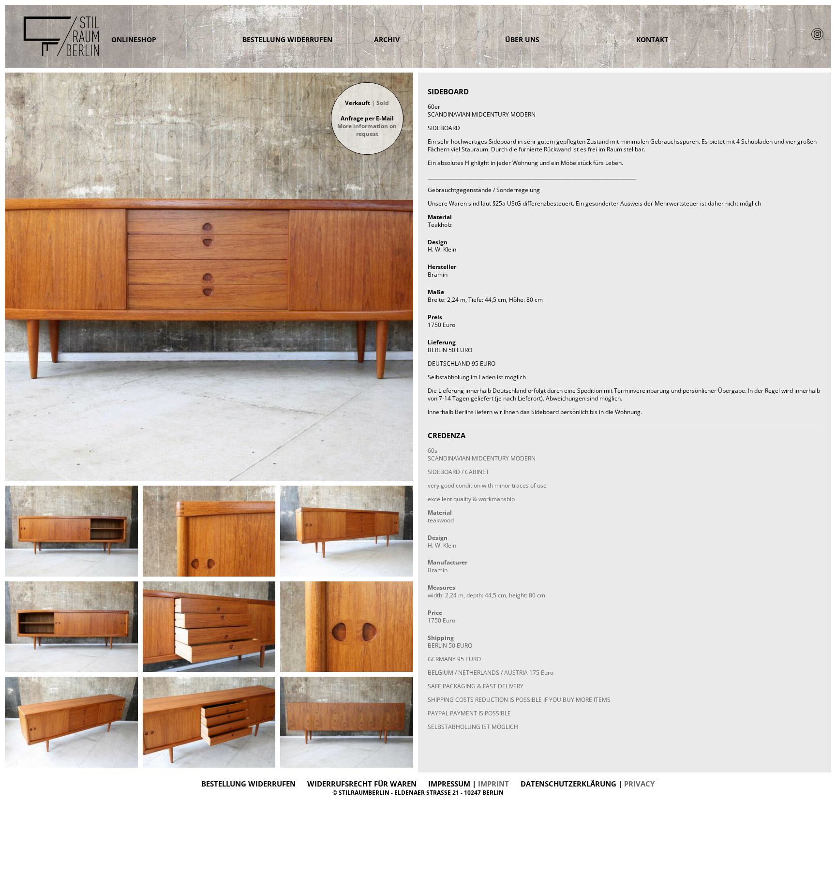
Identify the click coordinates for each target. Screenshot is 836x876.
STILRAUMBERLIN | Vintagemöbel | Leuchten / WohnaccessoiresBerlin (53, 36)
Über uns (522, 40)
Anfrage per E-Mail (367, 126)
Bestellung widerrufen (287, 40)
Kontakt (652, 40)
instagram (817, 34)
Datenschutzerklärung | (588, 783)
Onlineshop (133, 40)
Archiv (387, 40)
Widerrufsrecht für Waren (362, 783)
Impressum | (468, 783)
